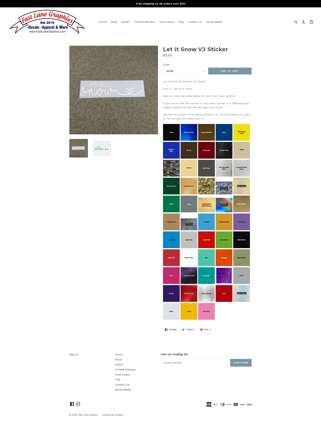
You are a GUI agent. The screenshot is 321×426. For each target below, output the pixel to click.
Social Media (214, 21)
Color (166, 64)
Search (73, 354)
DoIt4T (126, 21)
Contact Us (195, 21)
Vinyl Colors (166, 21)
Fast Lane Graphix (87, 415)
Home (103, 21)
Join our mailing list (174, 354)
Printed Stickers (144, 21)
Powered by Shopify (112, 415)
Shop (114, 21)
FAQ (181, 21)
